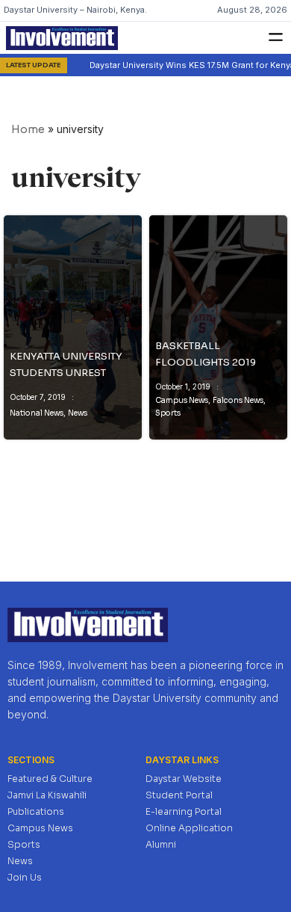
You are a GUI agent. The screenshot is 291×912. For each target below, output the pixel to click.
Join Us (24, 877)
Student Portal (179, 795)
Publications (35, 811)
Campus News (181, 400)
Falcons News (238, 400)
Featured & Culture (50, 778)
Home (28, 129)
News (77, 413)
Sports (168, 413)
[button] (276, 38)
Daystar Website (184, 778)
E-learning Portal (184, 811)
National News (36, 413)
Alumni (161, 844)
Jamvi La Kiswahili (47, 795)
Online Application (189, 828)
